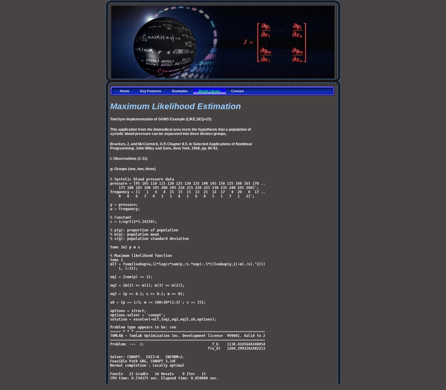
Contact (237, 91)
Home (124, 91)
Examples (180, 91)
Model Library (209, 91)
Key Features (150, 91)
